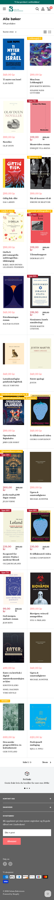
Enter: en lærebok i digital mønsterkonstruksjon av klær (13, 677)
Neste (45, 762)
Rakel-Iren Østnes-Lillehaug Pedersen (13, 266)
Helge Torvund (11, 386)
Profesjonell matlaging (36, 743)
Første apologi (37, 379)
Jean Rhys (8, 623)
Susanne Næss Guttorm (37, 91)
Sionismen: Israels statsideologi (39, 321)
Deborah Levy (37, 258)
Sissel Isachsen (11, 690)
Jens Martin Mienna (40, 86)
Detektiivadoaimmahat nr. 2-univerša (18, 398)
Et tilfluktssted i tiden (40, 435)
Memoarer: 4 (34, 157)
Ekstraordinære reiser (11, 451)
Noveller (7, 142)
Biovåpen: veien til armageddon (39, 615)
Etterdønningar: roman (11, 318)
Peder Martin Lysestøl (37, 327)
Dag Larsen (9, 202)
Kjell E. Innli (36, 749)
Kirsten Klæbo (10, 685)
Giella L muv (7, 211)
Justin (33, 383)
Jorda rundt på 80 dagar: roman (11, 496)
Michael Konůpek (39, 499)
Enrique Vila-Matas (40, 148)
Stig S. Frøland (38, 620)
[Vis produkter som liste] (50, 32)
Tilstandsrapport (38, 254)
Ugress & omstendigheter (38, 493)
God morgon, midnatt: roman (10, 617)
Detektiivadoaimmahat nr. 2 (14, 394)
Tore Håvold (9, 693)
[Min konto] (42, 9)
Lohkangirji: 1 (35, 38)
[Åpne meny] (4, 9)
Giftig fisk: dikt (10, 198)
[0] (49, 9)
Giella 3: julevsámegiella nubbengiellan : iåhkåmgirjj (10, 256)
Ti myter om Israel (12, 79)
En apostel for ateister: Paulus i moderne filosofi (11, 557)
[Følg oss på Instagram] (10, 864)
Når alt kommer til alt (40, 198)
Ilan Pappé (8, 83)
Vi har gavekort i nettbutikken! (27, 2)
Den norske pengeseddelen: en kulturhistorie (12, 745)
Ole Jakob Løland (12, 564)
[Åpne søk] (37, 9)
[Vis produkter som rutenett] (45, 32)
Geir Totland (10, 752)
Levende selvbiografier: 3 (40, 211)
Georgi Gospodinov (40, 439)
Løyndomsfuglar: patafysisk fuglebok (12, 380)
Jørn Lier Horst (11, 442)
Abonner (11, 841)
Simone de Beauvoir (40, 202)
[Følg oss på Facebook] (5, 864)
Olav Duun (8, 146)
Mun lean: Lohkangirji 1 (36, 81)
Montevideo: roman (40, 144)
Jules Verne (9, 502)
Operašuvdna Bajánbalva (9, 437)
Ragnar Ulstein (11, 324)
